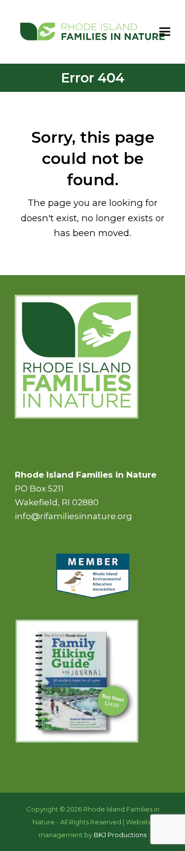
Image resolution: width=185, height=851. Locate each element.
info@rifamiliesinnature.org (73, 516)
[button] (164, 31)
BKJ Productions (120, 835)
